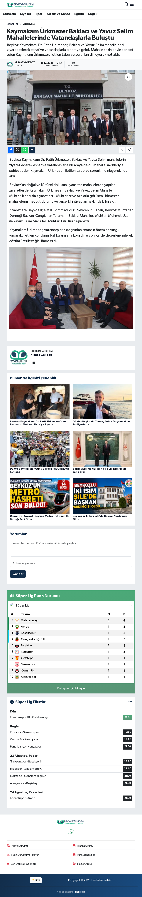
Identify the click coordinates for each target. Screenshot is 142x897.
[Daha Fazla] (32, 150)
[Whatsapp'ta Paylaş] (24, 150)
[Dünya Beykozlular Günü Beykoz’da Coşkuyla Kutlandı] (40, 448)
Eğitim (79, 14)
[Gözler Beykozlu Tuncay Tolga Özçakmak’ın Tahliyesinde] (102, 401)
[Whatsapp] (71, 832)
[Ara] (127, 4)
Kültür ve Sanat (58, 14)
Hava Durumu (20, 845)
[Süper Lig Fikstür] (130, 702)
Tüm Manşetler (86, 854)
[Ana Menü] (132, 4)
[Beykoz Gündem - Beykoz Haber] (21, 5)
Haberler (12, 24)
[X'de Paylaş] (17, 150)
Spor (39, 14)
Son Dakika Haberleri (23, 863)
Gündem (9, 14)
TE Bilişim (80, 891)
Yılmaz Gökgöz (41, 354)
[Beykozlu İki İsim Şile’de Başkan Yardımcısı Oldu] (102, 496)
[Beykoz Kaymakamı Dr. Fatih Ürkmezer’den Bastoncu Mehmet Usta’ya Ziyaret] (40, 401)
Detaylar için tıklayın (71, 688)
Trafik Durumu (85, 845)
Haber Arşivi (84, 863)
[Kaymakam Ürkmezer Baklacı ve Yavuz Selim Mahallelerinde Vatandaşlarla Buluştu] (71, 107)
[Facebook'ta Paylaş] (10, 150)
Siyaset (25, 14)
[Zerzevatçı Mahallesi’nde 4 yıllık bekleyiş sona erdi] (102, 448)
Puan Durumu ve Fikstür (25, 854)
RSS (37, 880)
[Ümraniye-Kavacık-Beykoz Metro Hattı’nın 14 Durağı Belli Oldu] (40, 496)
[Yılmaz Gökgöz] (19, 357)
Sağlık (92, 14)
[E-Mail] (34, 363)
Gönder (18, 574)
